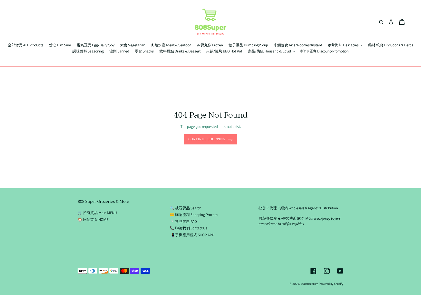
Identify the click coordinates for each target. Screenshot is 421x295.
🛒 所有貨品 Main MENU (97, 212)
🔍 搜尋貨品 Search (185, 208)
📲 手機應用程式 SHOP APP (192, 235)
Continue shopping (207, 139)
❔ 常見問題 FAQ (183, 221)
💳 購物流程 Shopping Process (194, 214)
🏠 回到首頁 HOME (93, 219)
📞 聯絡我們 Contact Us (188, 228)
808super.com (309, 283)
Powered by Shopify (331, 283)
